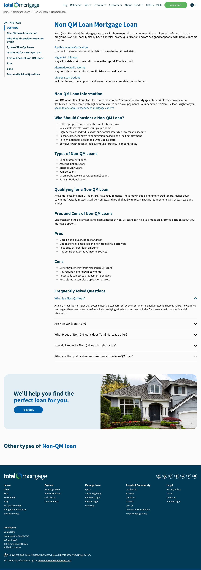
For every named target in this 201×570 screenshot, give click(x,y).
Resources (100, 5)
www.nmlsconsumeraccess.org (54, 560)
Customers (115, 5)
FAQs (6, 501)
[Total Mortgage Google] (164, 476)
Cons (10, 69)
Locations (131, 497)
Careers (130, 501)
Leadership (131, 489)
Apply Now (176, 5)
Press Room (10, 497)
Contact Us (9, 532)
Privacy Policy (174, 489)
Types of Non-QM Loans (20, 47)
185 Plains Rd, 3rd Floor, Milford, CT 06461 (16, 545)
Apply (88, 489)
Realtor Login (91, 501)
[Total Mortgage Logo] (25, 476)
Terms (170, 493)
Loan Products (51, 501)
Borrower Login (92, 497)
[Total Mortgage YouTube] (194, 476)
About (128, 5)
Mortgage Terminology (15, 509)
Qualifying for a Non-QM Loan (24, 52)
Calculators (50, 497)
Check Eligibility (93, 493)
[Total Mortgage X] (188, 476)
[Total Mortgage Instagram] (170, 476)
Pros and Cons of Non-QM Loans (25, 58)
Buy (65, 5)
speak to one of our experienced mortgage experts (84, 108)
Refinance (76, 5)
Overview (12, 28)
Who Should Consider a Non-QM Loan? (25, 40)
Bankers (130, 493)
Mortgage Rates (52, 489)
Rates (87, 5)
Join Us (129, 505)
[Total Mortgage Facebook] (176, 476)
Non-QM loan (41, 12)
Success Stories (11, 513)
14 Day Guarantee (13, 505)
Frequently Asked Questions (23, 74)
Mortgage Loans (21, 12)
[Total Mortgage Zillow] (158, 476)
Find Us (139, 5)
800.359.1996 (154, 5)
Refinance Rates (52, 493)
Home (6, 12)
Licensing (171, 497)
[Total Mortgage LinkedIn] (182, 476)
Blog (6, 493)
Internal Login (173, 501)
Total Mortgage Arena (136, 513)
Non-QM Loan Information (22, 33)
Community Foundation (138, 509)
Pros (9, 63)
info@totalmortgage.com (16, 536)
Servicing (89, 505)
